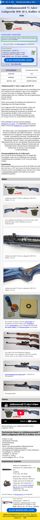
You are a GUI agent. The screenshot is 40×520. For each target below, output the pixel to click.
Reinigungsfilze (24, 327)
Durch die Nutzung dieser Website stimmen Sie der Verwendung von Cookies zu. (20, 516)
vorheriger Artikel (6, 34)
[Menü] (2, 2)
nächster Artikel (16, 34)
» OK (24, 517)
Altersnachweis (21, 44)
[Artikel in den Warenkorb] (33, 52)
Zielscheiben (14, 325)
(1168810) (24, 469)
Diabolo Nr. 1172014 (8, 124)
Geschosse (29, 321)
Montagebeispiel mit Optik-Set (14, 374)
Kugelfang (30, 323)
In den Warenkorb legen (19, 60)
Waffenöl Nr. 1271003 (21, 125)
